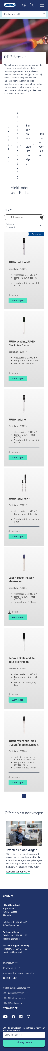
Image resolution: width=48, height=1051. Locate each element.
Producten (8, 144)
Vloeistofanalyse (17, 144)
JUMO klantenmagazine (14, 997)
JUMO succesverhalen (13, 992)
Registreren (26, 1042)
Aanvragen (18, 300)
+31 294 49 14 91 (19, 921)
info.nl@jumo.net (11, 925)
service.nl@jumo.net (12, 952)
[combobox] (24, 14)
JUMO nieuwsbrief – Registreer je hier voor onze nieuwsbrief (24, 1029)
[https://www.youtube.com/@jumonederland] (5, 1016)
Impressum (8, 962)
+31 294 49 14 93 (19, 948)
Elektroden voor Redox (41, 144)
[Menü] (42, 5)
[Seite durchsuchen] (32, 4)
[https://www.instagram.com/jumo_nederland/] (28, 1016)
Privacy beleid (9, 967)
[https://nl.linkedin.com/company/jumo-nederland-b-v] (21, 1016)
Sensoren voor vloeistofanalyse (28, 144)
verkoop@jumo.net (11, 938)
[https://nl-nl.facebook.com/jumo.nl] (13, 1016)
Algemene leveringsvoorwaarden (18, 973)
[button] (24, 217)
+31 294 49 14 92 (19, 935)
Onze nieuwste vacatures (14, 987)
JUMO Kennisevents (12, 1003)
